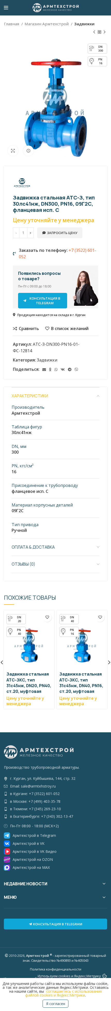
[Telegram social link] (69, 369)
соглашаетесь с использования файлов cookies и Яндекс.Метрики (63, 993)
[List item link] (55, 778)
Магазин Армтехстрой (47, 23)
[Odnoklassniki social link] (50, 369)
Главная (12, 23)
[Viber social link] (76, 369)
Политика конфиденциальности (55, 969)
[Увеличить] (13, 151)
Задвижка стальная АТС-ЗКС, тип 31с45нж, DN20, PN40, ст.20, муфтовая (28, 682)
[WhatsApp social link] (56, 369)
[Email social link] (44, 369)
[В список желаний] (47, 617)
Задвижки (84, 23)
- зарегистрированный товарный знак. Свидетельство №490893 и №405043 (64, 958)
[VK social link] (62, 369)
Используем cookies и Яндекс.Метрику (69, 976)
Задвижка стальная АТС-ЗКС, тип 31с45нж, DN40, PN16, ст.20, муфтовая (81, 682)
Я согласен (55, 1003)
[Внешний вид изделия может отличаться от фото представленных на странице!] (28, 151)
